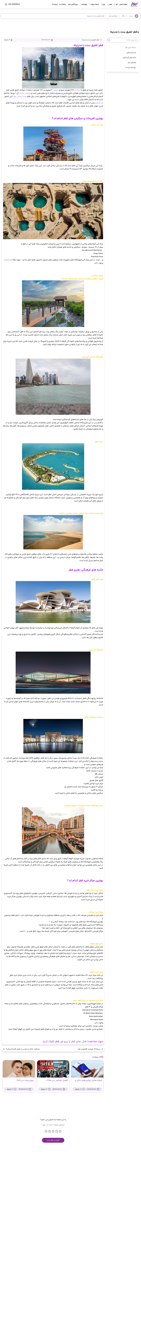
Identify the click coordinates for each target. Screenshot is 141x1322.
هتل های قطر (79, 1042)
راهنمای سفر (113, 16)
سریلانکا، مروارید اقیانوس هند (88, 1049)
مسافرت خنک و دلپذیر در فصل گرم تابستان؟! (23, 1049)
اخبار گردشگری (131, 53)
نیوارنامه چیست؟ (130, 67)
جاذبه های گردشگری (129, 58)
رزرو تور (64, 1042)
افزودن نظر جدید (53, 1140)
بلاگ (123, 16)
